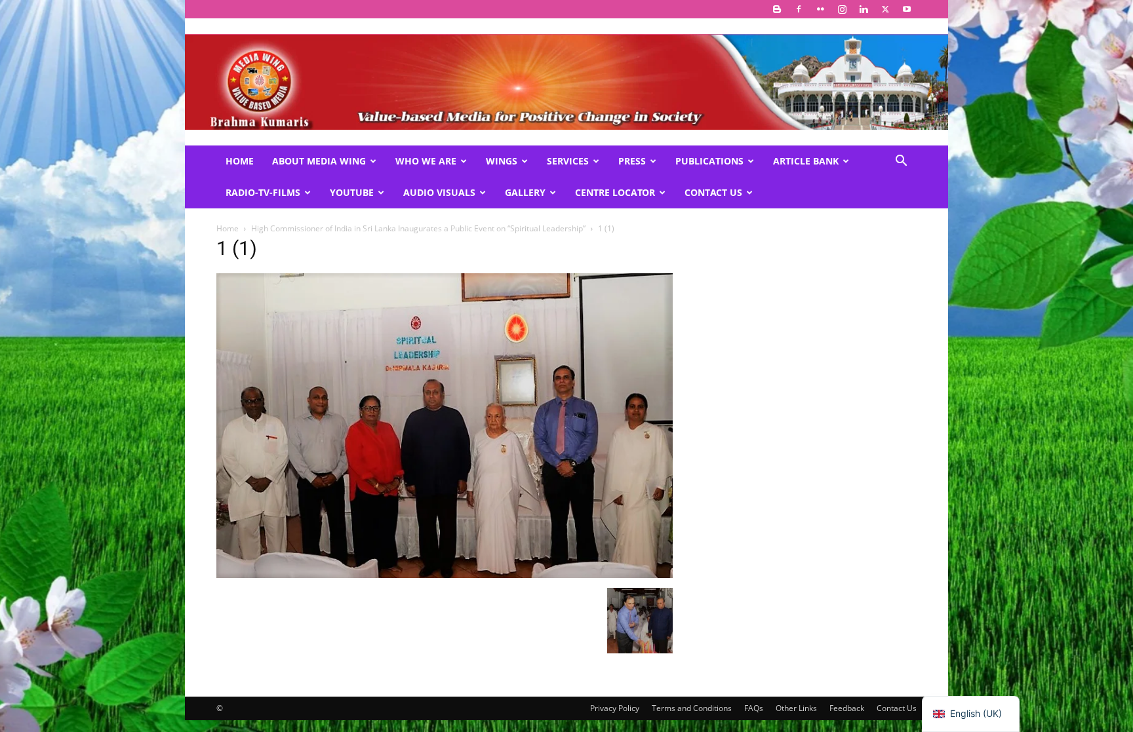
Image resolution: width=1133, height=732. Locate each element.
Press (632, 161)
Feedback (846, 708)
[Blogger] (777, 9)
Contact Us (713, 192)
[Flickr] (820, 9)
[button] (901, 162)
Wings (501, 161)
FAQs (753, 708)
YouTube (352, 192)
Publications (709, 161)
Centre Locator (615, 192)
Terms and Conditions (692, 708)
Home (240, 161)
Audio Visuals (439, 192)
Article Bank (806, 161)
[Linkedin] (863, 9)
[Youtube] (907, 9)
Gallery (525, 192)
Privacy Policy (614, 708)
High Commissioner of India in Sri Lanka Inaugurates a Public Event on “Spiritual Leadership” (418, 228)
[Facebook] (798, 9)
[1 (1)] (444, 574)
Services (568, 161)
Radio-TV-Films (263, 192)
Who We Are (425, 161)
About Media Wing (319, 161)
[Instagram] (842, 9)
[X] (885, 9)
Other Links (796, 708)
